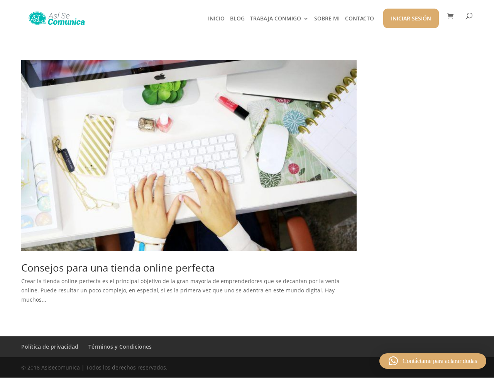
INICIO (216, 19)
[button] (432, 361)
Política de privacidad (49, 346)
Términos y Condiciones (120, 346)
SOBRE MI (327, 19)
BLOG (237, 19)
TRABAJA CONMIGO (275, 19)
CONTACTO (359, 19)
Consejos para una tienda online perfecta (118, 268)
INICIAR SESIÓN (411, 18)
